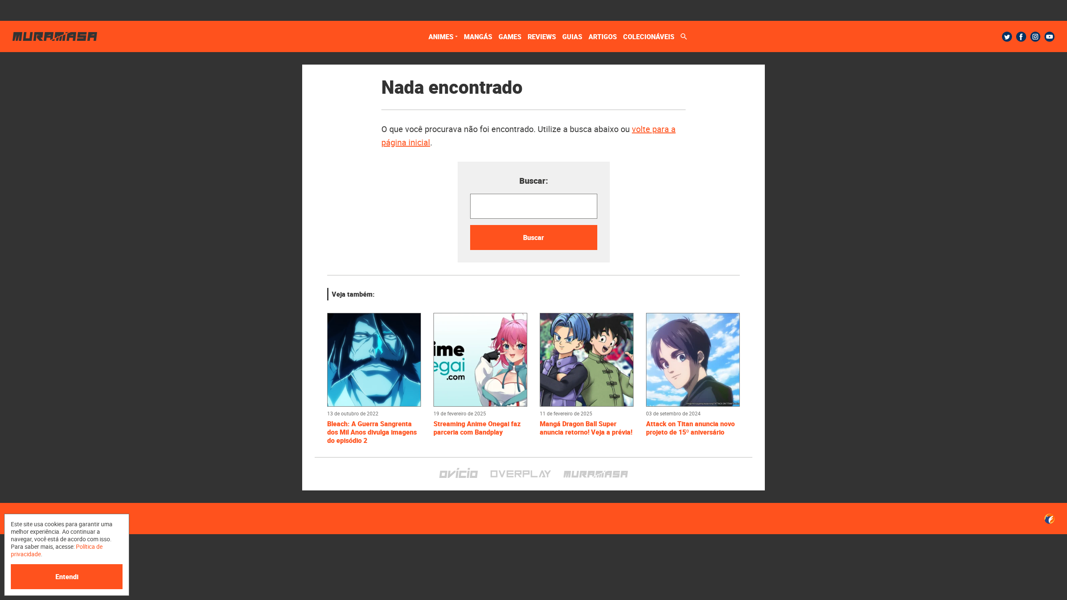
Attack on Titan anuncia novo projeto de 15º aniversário (690, 428)
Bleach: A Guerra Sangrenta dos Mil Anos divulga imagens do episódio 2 (372, 432)
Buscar (533, 237)
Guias (572, 36)
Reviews (542, 36)
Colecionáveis (648, 36)
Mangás (478, 36)
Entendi (66, 576)
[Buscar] (684, 36)
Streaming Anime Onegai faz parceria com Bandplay (477, 428)
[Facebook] (1021, 37)
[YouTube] (1049, 37)
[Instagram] (1035, 37)
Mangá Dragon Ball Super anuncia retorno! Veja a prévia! (586, 428)
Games (509, 36)
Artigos (603, 36)
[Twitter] (1007, 37)
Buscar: (533, 180)
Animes (440, 36)
